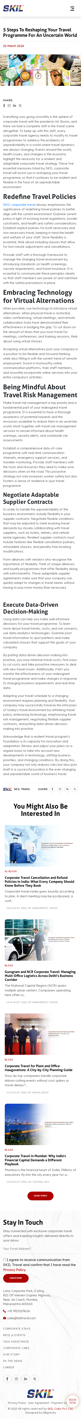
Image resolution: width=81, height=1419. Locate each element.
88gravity (49, 1412)
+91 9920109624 (18, 1311)
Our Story (11, 1354)
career (8, 1367)
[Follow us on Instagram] (16, 1379)
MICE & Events (14, 1335)
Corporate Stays (17, 1328)
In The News (12, 1360)
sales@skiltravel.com (21, 1318)
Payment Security (62, 1402)
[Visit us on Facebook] (7, 1379)
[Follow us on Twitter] (35, 1379)
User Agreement (38, 1402)
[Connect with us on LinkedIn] (25, 1379)
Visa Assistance (16, 1341)
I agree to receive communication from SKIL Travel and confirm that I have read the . (39, 1265)
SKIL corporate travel (19, 205)
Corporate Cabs (16, 1348)
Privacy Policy (14, 1270)
